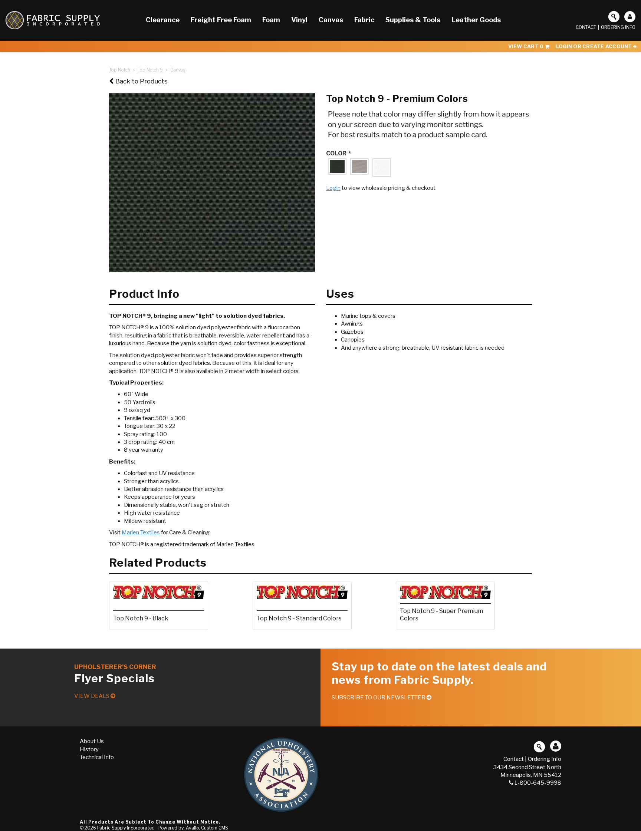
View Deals (92, 696)
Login (333, 188)
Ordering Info (618, 27)
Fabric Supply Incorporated (126, 828)
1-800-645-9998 (538, 782)
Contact (586, 27)
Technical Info (97, 757)
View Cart (526, 46)
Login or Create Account (594, 46)
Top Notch (119, 70)
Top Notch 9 (150, 70)
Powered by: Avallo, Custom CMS (193, 828)
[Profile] (629, 16)
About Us (92, 741)
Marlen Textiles (141, 532)
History (89, 749)
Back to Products (141, 81)
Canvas (177, 70)
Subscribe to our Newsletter (379, 697)
